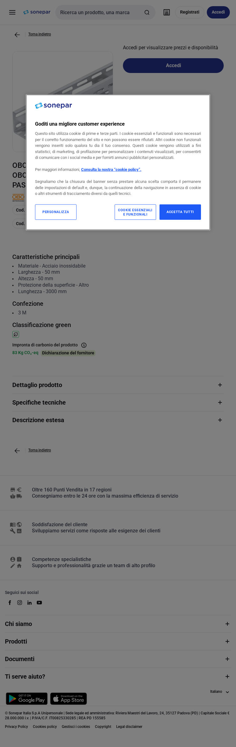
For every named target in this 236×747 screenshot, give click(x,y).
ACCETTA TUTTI (180, 211)
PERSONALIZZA (55, 211)
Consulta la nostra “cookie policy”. (111, 169)
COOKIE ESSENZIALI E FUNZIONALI (135, 212)
